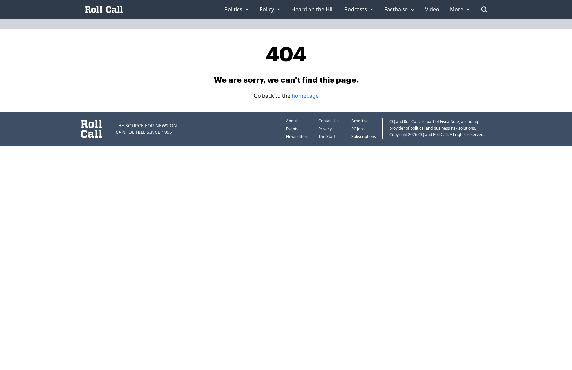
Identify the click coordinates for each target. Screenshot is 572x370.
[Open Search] (484, 9)
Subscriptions (363, 136)
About (291, 121)
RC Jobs (358, 129)
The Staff (326, 136)
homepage (305, 95)
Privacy (325, 129)
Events (292, 129)
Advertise (360, 121)
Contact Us (328, 121)
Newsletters (297, 136)
